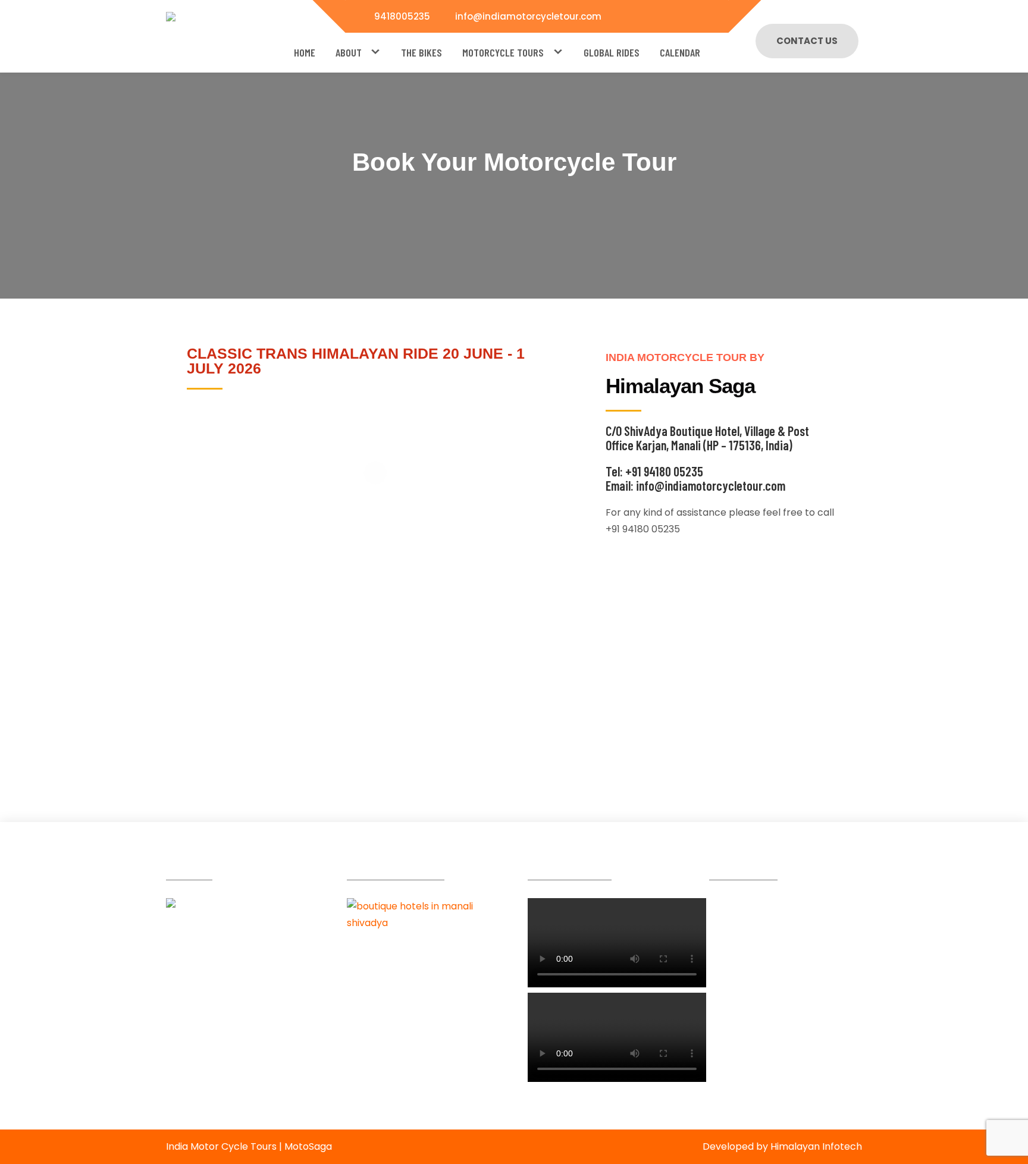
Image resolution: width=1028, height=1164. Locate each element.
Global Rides (612, 52)
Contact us (807, 40)
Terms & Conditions (228, 1065)
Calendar (680, 52)
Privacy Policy (214, 1086)
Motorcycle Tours (503, 52)
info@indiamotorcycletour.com (528, 16)
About (349, 52)
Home (304, 52)
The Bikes (421, 52)
